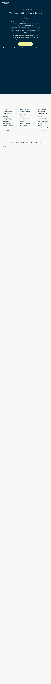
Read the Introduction (25, 44)
